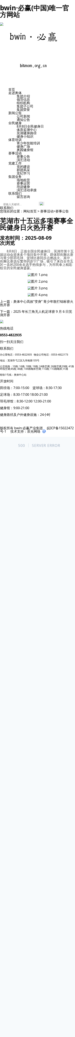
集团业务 (15, 176)
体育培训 (15, 139)
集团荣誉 (23, 109)
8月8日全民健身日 (30, 126)
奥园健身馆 (25, 149)
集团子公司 (25, 106)
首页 (11, 89)
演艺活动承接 (27, 190)
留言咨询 (23, 196)
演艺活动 (23, 160)
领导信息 (23, 99)
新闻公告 (15, 113)
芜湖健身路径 (27, 133)
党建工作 (15, 163)
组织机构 (23, 103)
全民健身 (15, 123)
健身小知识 (25, 136)
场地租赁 (23, 180)
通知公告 (23, 119)
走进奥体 (15, 93)
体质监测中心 (27, 129)
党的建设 (23, 166)
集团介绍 (23, 96)
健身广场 (23, 146)
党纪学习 (23, 173)
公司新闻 (23, 116)
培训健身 (23, 186)
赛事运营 (23, 183)
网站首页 (30, 211)
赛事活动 (15, 153)
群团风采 (23, 170)
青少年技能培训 (28, 143)
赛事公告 (23, 156)
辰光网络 (33, 431)
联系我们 (15, 193)
